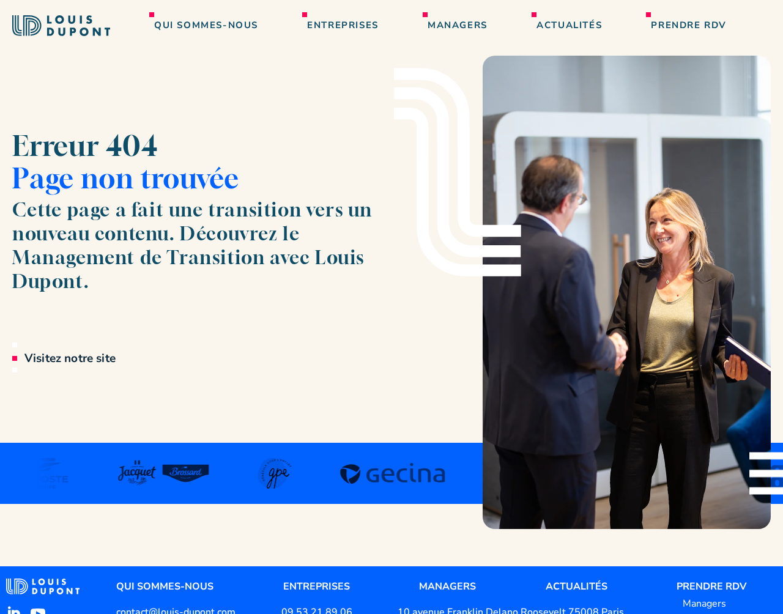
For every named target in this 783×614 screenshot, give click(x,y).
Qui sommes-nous (206, 25)
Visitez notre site (70, 358)
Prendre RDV (689, 25)
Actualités (569, 25)
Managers (458, 25)
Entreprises (343, 25)
